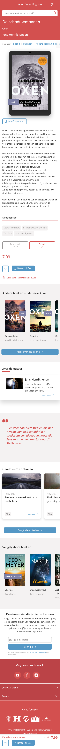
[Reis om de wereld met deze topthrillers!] (21, 496)
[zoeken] (55, 13)
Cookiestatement (30, 733)
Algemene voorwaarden (39, 729)
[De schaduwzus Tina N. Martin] (40, 574)
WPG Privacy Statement (38, 652)
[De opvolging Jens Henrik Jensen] (15, 321)
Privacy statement (16, 729)
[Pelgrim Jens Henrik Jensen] (40, 321)
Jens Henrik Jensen (24, 233)
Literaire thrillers (11, 227)
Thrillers (7, 233)
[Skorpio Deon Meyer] (15, 574)
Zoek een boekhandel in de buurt (21, 277)
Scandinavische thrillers (35, 227)
